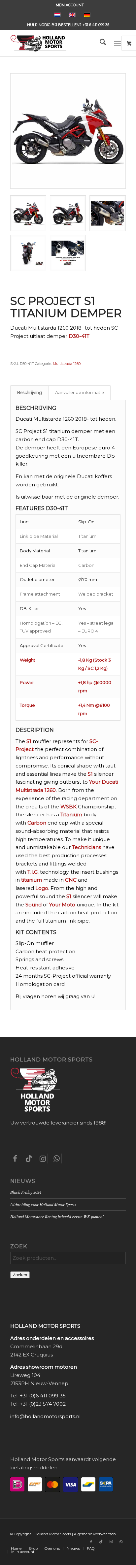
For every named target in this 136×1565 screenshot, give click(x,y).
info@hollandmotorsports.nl (45, 1416)
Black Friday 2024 (25, 1192)
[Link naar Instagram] (111, 1542)
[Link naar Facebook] (91, 1542)
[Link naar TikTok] (101, 1542)
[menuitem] (69, 5)
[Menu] (117, 43)
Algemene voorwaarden (95, 1534)
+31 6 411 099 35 (96, 24)
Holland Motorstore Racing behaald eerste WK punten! (57, 1216)
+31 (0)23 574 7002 (43, 1404)
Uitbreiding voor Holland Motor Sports (43, 1204)
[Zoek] (99, 43)
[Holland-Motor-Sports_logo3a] (56, 43)
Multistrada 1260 (67, 363)
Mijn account (70, 5)
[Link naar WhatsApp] (121, 1542)
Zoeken (20, 1274)
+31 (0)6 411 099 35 (43, 1395)
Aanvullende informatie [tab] (79, 392)
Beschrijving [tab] (29, 392)
